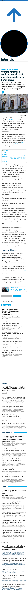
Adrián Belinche (5, 495)
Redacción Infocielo (9, 93)
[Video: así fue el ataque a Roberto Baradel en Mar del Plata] (5, 289)
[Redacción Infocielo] (3, 92)
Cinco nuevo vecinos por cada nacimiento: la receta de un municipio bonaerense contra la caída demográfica (14, 522)
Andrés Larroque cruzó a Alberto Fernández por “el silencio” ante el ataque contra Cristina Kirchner (18, 157)
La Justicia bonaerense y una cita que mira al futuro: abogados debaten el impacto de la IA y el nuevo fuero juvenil (13, 476)
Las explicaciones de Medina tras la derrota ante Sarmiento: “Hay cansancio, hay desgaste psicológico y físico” (13, 577)
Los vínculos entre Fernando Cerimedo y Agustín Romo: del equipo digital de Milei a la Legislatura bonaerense (13, 450)
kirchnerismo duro (7, 259)
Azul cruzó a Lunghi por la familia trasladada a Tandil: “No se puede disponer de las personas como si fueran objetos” (12, 323)
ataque (15, 125)
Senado (14, 118)
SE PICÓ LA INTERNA (14, 154)
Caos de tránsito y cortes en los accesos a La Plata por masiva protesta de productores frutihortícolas (12, 343)
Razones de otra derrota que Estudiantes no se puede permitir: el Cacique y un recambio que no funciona (13, 547)
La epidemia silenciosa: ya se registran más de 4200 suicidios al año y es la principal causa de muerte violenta (14, 532)
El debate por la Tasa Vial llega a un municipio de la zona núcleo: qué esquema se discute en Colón (12, 333)
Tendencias (4, 383)
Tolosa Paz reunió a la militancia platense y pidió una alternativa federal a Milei (11, 311)
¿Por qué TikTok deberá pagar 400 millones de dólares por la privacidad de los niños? (14, 387)
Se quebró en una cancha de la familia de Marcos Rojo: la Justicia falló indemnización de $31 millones (13, 460)
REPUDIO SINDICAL (14, 287)
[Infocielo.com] (14, 59)
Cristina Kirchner (11, 120)
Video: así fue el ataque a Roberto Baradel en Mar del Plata (18, 290)
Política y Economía (7, 67)
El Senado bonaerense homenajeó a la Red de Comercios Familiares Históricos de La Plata (14, 491)
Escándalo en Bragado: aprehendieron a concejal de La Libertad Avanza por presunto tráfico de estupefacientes (13, 437)
